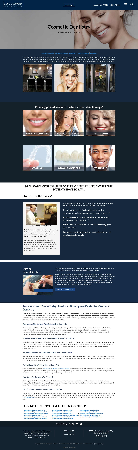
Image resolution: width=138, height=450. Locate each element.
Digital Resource (71, 447)
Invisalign (93, 53)
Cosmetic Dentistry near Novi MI (33, 415)
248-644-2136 (111, 5)
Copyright (38, 444)
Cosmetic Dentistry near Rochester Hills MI (36, 413)
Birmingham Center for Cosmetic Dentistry (56, 369)
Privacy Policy (99, 444)
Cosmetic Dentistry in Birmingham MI (90, 415)
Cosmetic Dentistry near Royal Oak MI (62, 410)
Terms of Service (89, 444)
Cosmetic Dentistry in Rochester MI (61, 412)
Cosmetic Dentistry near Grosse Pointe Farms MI (65, 415)
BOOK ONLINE (69, 435)
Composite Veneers (61, 53)
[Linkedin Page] (81, 424)
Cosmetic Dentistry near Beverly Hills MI (90, 417)
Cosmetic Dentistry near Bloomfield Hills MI (91, 413)
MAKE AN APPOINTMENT (65, 289)
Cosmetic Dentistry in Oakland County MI (35, 418)
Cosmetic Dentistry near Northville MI (62, 413)
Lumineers (72, 53)
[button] (126, 5)
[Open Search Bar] (132, 5)
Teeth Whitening (83, 53)
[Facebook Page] (73, 424)
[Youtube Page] (77, 424)
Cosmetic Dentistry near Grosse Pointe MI (35, 417)
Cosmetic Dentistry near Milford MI (89, 410)
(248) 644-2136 (29, 397)
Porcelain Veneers (48, 53)
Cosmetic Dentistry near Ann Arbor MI (34, 410)
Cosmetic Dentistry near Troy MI (88, 412)
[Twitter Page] (70, 424)
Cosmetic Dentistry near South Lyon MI (62, 418)
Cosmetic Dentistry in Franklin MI (61, 417)
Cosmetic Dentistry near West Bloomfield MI (36, 412)
